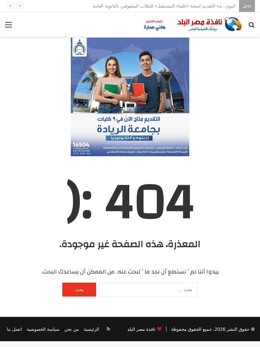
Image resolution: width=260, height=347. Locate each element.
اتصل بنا (14, 329)
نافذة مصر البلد (141, 329)
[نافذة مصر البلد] (192, 24)
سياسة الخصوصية (43, 329)
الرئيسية (91, 329)
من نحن (71, 329)
